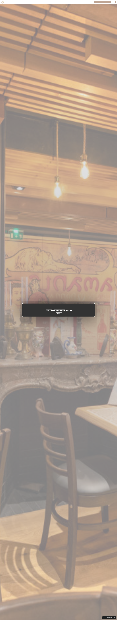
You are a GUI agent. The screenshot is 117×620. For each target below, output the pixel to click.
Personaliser (69, 310)
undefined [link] (59, 313)
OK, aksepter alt (49, 310)
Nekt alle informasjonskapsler (59, 310)
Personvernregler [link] (59, 312)
